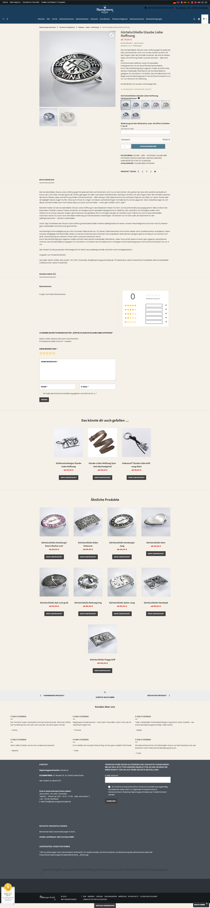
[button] (112, 35)
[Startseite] (105, 10)
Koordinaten (105, 19)
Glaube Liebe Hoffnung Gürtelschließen (144, 156)
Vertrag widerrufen (105, 906)
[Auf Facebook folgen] (7, 19)
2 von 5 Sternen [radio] (44, 353)
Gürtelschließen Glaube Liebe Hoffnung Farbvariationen (139, 97)
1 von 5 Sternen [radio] (40, 353)
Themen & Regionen (120, 19)
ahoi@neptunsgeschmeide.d (57, 801)
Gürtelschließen (154, 158)
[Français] (181, 2)
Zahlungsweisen (110, 896)
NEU (48, 19)
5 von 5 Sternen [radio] (53, 353)
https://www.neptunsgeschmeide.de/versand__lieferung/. (64, 855)
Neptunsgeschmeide (47, 27)
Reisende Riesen (82, 19)
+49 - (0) (48, 799)
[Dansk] (195, 2)
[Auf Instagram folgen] (3, 19)
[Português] (188, 2)
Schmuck (94, 19)
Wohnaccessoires (137, 19)
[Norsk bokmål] (202, 2)
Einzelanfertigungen (154, 19)
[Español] (185, 2)
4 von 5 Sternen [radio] (50, 353)
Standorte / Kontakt (31, 2)
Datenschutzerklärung (63, 393)
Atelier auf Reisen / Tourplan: (53, 2)
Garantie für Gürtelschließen (95, 899)
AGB (84, 896)
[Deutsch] (174, 2)
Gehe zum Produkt (68, 477)
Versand (140, 43)
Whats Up (52, 796)
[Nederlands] (199, 2)
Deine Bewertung (48, 349)
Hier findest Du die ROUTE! (50, 780)
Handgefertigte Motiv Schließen (136, 160)
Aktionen (41, 19)
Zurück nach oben (105, 697)
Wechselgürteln (149, 84)
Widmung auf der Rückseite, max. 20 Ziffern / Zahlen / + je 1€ (145, 124)
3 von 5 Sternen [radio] (47, 353)
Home (5, 2)
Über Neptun (15, 2)
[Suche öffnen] (194, 19)
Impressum (122, 896)
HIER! (71, 837)
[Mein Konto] (199, 19)
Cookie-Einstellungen (148, 896)
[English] (178, 2)
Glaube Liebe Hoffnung (145, 163)
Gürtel (54, 19)
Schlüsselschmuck (66, 19)
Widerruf (91, 896)
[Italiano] (192, 2)
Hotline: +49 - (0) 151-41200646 (193, 7)
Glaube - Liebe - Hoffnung (88, 27)
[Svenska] (206, 2)
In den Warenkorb (148, 146)
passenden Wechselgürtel (66, 249)
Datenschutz (133, 896)
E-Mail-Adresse (112, 775)
